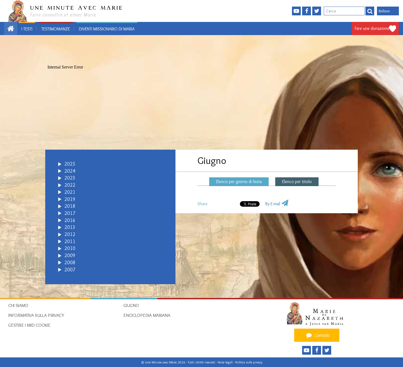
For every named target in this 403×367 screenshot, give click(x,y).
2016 (69, 220)
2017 (69, 213)
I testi (26, 29)
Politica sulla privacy (248, 362)
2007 (69, 270)
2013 (69, 227)
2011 (69, 241)
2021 (69, 192)
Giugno (131, 305)
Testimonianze (55, 29)
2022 (69, 185)
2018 (69, 206)
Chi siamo (18, 305)
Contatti (321, 335)
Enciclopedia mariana (146, 315)
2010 (69, 248)
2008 (69, 263)
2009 (69, 255)
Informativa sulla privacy (36, 315)
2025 (69, 164)
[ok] (369, 11)
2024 (69, 171)
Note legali (226, 362)
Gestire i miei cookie (29, 325)
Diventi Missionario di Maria (107, 29)
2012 (69, 234)
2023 (69, 178)
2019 (69, 199)
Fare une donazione (372, 28)
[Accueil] (317, 313)
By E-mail (272, 203)
